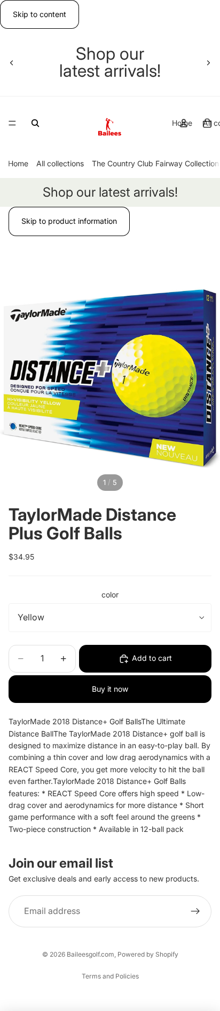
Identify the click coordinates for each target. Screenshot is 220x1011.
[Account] (183, 123)
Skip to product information (69, 220)
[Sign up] (195, 912)
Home (18, 163)
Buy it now (110, 688)
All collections (60, 163)
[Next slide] (208, 62)
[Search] (35, 123)
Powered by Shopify (147, 954)
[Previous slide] (11, 62)
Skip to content (39, 14)
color (110, 594)
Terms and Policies (110, 976)
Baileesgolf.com (90, 954)
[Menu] (12, 123)
